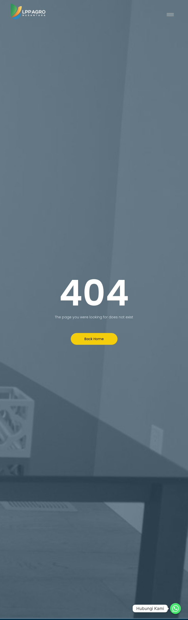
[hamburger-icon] (170, 14)
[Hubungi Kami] (175, 608)
